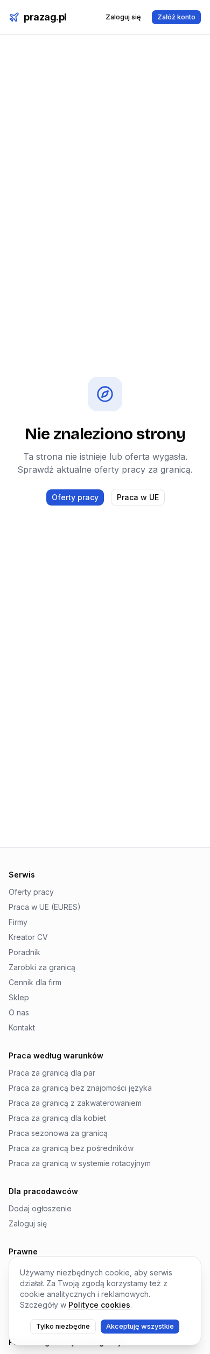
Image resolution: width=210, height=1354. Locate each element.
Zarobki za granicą (42, 967)
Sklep (19, 997)
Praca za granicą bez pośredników (71, 1148)
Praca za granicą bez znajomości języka (80, 1087)
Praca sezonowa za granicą (58, 1133)
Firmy (18, 922)
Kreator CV (28, 937)
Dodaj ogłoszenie (40, 1208)
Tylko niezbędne (63, 1326)
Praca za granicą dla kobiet (57, 1118)
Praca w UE (138, 497)
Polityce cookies (99, 1304)
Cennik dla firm (35, 982)
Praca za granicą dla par (52, 1072)
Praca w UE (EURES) (45, 906)
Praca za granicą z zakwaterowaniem (75, 1102)
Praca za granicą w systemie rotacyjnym (80, 1163)
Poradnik (24, 952)
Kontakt (22, 1027)
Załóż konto (176, 17)
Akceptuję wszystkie (140, 1326)
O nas (19, 1012)
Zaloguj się (123, 17)
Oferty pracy (75, 497)
